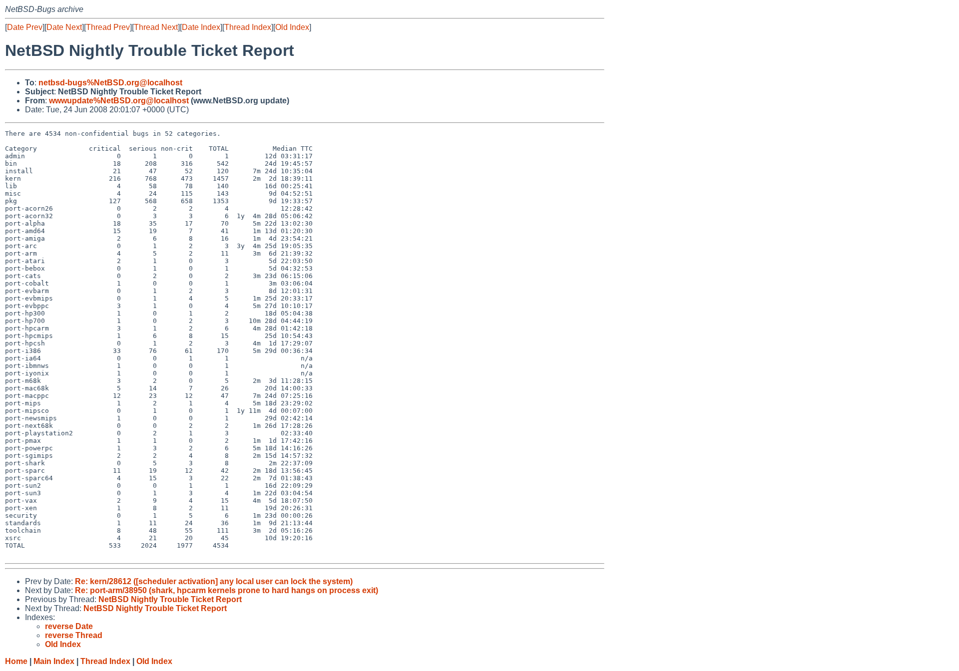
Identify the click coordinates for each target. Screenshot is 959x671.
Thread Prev (108, 27)
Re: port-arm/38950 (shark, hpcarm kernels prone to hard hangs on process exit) (226, 590)
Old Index (292, 27)
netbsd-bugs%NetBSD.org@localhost (110, 82)
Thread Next (156, 27)
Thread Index (247, 27)
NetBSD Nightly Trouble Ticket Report (170, 599)
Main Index (53, 661)
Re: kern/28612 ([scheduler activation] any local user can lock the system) (214, 581)
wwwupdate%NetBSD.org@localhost (119, 100)
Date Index (201, 27)
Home (16, 661)
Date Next (64, 27)
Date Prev (24, 27)
